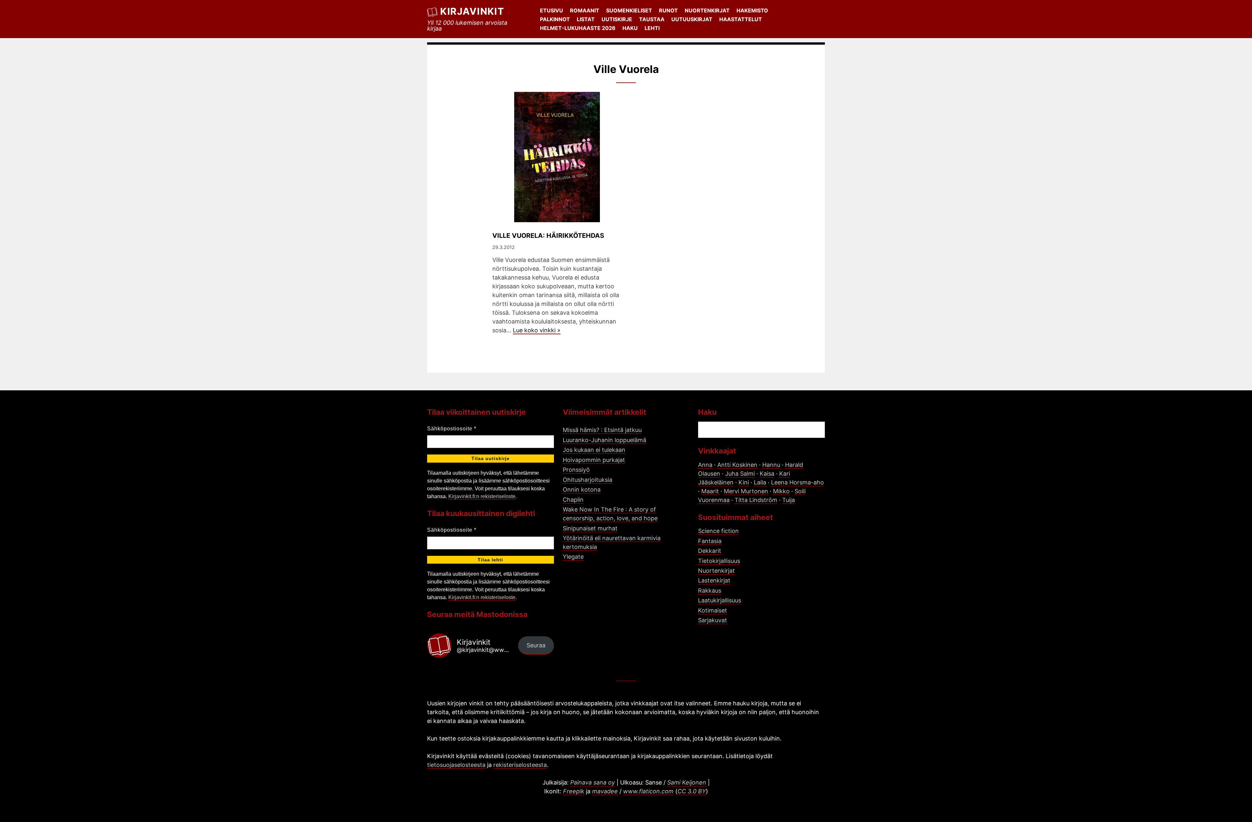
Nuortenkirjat (707, 10)
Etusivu (551, 10)
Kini (743, 482)
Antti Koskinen (737, 464)
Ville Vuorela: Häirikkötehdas (548, 235)
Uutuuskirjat (691, 19)
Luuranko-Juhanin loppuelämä (604, 440)
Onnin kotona (582, 489)
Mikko (781, 491)
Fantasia (710, 541)
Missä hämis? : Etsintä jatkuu (602, 429)
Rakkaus (709, 590)
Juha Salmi (740, 473)
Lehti (652, 28)
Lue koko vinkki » (536, 330)
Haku (630, 28)
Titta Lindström (756, 500)
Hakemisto (752, 10)
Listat (586, 19)
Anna (705, 464)
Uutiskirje (617, 19)
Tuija (788, 500)
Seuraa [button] (536, 645)
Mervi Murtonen (746, 491)
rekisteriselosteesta (520, 764)
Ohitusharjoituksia (587, 479)
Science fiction (718, 530)
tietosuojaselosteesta (456, 764)
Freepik (573, 791)
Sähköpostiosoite (451, 428)
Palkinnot (555, 19)
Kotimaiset (712, 610)
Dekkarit (709, 550)
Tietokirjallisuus (719, 560)
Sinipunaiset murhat (590, 528)
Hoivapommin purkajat (594, 459)
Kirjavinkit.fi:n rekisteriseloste (481, 496)
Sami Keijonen (686, 782)
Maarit (710, 491)
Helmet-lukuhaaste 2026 (578, 28)
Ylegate (573, 556)
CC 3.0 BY (692, 791)
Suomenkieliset (629, 10)
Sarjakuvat (712, 620)
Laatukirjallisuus (719, 600)
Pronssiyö (576, 469)
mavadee (605, 791)
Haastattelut (740, 19)
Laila (760, 482)
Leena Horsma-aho (797, 482)
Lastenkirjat (714, 580)
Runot (668, 10)
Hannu (771, 464)
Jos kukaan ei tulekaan (594, 449)
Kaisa (767, 473)
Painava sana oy (592, 782)
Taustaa (651, 19)
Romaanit (584, 10)
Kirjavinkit (472, 11)
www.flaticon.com (648, 791)
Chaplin (573, 499)
